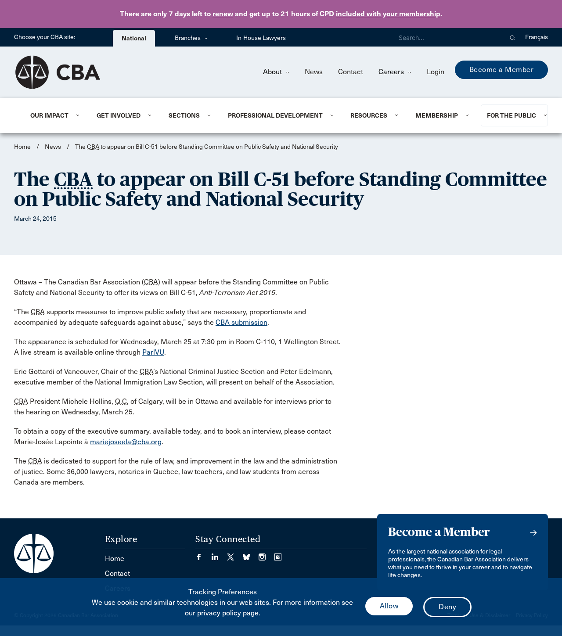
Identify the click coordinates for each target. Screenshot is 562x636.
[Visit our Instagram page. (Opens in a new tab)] (266, 554)
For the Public (511, 115)
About (273, 72)
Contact (350, 72)
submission (241, 322)
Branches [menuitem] (188, 38)
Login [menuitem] (435, 72)
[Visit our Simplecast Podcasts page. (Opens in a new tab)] (277, 554)
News (314, 72)
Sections (184, 115)
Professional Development (275, 115)
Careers (392, 72)
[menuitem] (52, 115)
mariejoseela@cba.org (126, 442)
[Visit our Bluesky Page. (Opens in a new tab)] (251, 554)
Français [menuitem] (536, 37)
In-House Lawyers (261, 38)
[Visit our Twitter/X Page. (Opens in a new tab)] (235, 554)
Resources (368, 115)
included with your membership (388, 14)
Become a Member (501, 69)
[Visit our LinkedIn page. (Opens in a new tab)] (219, 554)
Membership (436, 115)
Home (22, 147)
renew (223, 14)
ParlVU (153, 352)
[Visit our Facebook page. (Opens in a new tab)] (203, 554)
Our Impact (49, 115)
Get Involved (118, 115)
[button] (512, 37)
